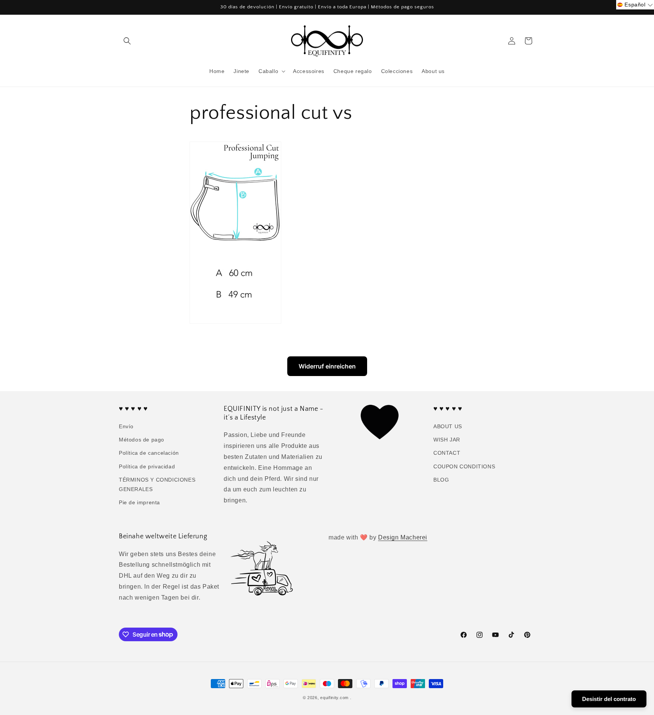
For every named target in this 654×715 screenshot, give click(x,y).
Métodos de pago (141, 440)
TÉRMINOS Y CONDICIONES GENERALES (157, 484)
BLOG (441, 480)
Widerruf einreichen (327, 366)
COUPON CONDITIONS (464, 466)
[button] (127, 41)
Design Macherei (402, 537)
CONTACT (446, 453)
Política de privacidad (147, 466)
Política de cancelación (149, 453)
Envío (126, 426)
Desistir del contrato (609, 699)
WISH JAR (446, 440)
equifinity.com (334, 697)
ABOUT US (447, 426)
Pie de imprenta (139, 502)
